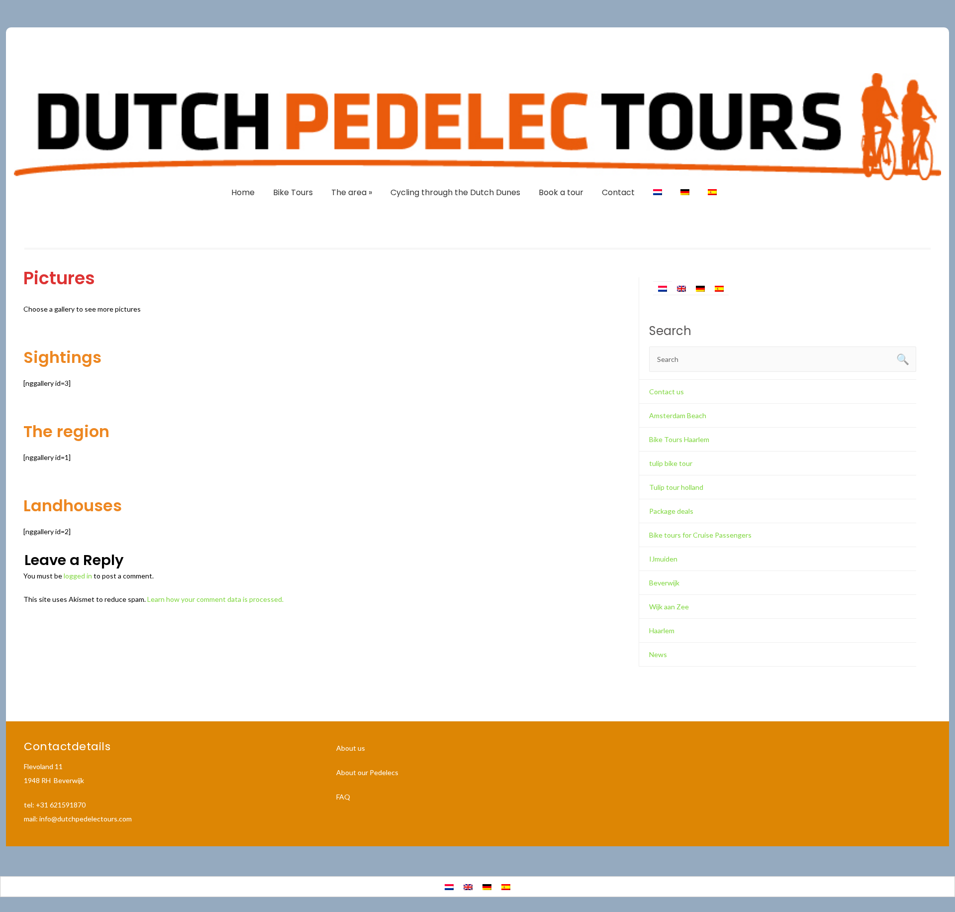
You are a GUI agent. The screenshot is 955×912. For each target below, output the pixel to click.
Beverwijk (664, 582)
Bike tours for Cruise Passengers (700, 535)
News (658, 654)
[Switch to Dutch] (657, 192)
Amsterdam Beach (677, 415)
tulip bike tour (670, 463)
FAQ (343, 797)
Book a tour (561, 192)
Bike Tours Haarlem (679, 439)
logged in (78, 575)
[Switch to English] (681, 288)
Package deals (671, 511)
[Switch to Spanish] (712, 192)
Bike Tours (293, 192)
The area (351, 192)
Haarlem (661, 630)
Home (243, 192)
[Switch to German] (684, 192)
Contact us (666, 391)
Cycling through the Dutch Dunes (455, 192)
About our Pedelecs (367, 772)
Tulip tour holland (676, 487)
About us (350, 748)
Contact (618, 192)
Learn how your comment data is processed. (215, 599)
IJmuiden (663, 559)
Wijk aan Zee (669, 606)
